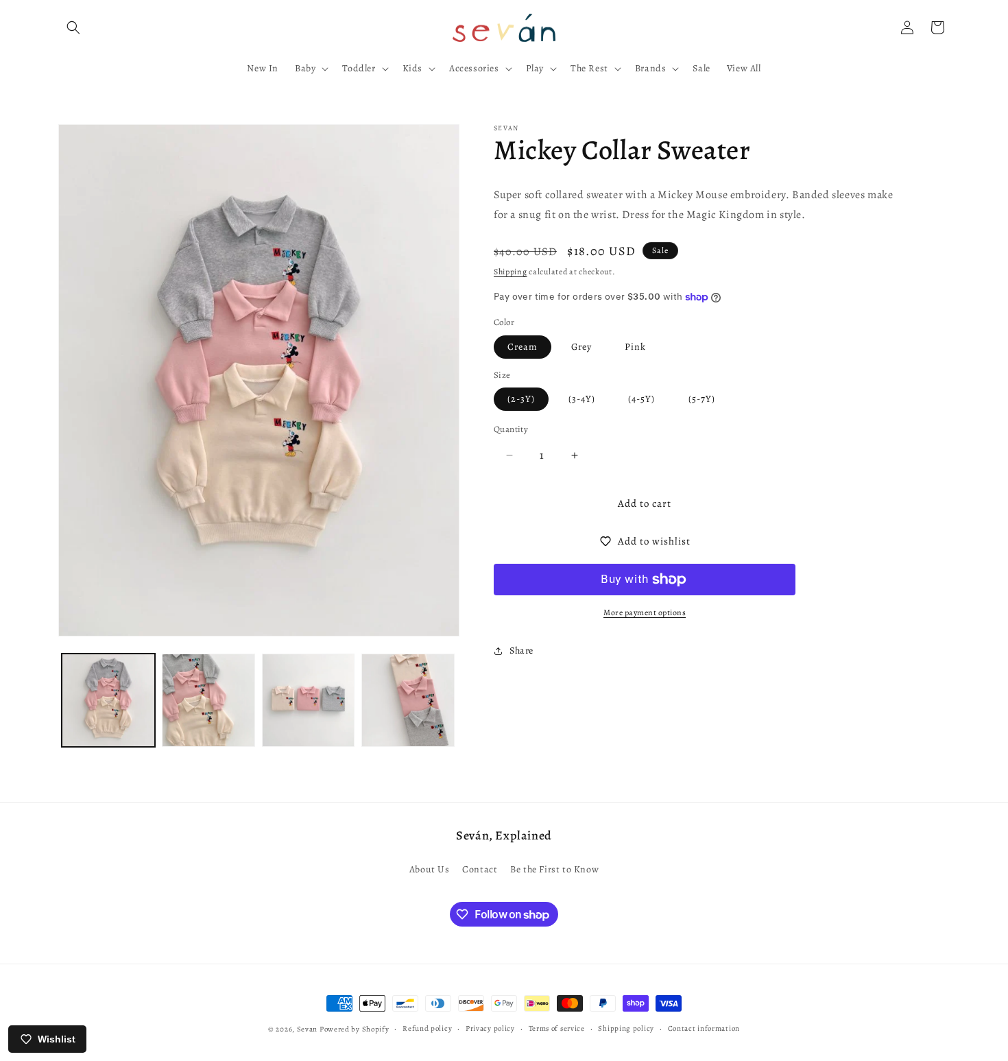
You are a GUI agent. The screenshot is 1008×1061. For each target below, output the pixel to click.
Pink (635, 346)
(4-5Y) (641, 398)
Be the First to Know (554, 869)
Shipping (510, 271)
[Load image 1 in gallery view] (108, 700)
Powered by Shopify (354, 1029)
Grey (581, 346)
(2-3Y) (521, 398)
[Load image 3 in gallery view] (308, 700)
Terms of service (557, 1028)
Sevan (307, 1029)
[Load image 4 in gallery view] (408, 700)
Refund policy (427, 1028)
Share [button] (521, 650)
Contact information (704, 1028)
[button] (73, 27)
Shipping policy (626, 1028)
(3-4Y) (581, 398)
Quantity (511, 429)
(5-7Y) (701, 398)
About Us (429, 869)
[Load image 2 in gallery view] (208, 700)
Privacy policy (490, 1028)
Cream (522, 346)
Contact (479, 869)
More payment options (644, 612)
